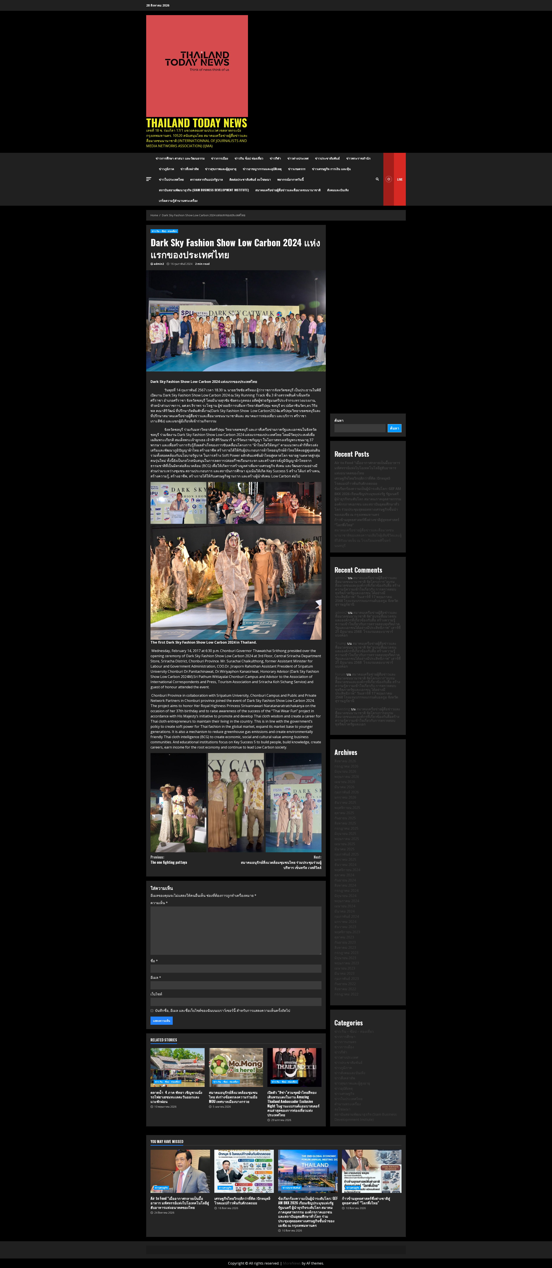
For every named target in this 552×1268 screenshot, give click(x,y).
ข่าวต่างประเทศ (298, 158)
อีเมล (156, 977)
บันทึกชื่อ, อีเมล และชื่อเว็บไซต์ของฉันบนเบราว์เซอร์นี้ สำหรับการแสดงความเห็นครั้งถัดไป (222, 1010)
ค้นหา (338, 420)
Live (400, 179)
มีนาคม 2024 (344, 911)
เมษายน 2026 (344, 781)
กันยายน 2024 (345, 880)
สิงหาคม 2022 (345, 989)
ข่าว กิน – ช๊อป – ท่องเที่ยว (354, 1031)
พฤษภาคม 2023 (346, 963)
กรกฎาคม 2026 (346, 766)
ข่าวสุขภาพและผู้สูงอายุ (220, 168)
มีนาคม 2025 (344, 849)
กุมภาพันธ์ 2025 (346, 854)
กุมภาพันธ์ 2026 (346, 792)
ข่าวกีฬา (275, 158)
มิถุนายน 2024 (345, 895)
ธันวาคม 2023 (345, 926)
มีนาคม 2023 (344, 973)
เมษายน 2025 (344, 844)
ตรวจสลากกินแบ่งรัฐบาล (206, 179)
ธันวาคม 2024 (345, 864)
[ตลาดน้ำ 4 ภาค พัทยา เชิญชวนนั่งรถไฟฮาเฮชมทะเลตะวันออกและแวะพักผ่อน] (178, 1067)
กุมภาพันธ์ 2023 (346, 978)
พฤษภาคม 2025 (346, 838)
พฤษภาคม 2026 (346, 776)
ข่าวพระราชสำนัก (358, 158)
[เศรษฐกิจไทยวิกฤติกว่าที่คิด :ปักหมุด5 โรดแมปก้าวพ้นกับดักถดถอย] (244, 1171)
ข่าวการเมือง (219, 158)
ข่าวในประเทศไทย (171, 179)
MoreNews (292, 1263)
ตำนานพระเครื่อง (347, 1104)
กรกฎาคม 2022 (346, 994)
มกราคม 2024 (345, 921)
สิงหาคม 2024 (345, 885)
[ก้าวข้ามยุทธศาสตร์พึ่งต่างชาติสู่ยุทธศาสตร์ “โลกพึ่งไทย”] (371, 1171)
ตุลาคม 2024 (344, 875)
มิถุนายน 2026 (345, 771)
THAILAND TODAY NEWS (196, 122)
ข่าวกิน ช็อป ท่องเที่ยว (249, 158)
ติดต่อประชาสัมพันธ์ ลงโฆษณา (250, 179)
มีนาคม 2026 (344, 787)
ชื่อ (154, 961)
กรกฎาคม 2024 (346, 890)
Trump (340, 643)
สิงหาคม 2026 (345, 761)
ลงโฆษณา (342, 1109)
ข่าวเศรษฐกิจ (344, 1093)
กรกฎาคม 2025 (346, 828)
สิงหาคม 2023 (345, 947)
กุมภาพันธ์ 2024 (346, 916)
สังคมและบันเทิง (338, 190)
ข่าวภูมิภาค (166, 168)
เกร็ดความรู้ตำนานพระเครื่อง (178, 200)
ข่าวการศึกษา (344, 1036)
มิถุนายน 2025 (345, 833)
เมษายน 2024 (344, 906)
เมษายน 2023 (344, 968)
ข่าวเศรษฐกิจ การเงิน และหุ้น (331, 168)
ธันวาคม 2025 (345, 802)
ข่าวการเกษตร (345, 1041)
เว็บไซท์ (156, 994)
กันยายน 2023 (345, 942)
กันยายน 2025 (345, 818)
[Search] (377, 179)
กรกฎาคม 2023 (346, 952)
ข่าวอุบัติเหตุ (343, 1088)
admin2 (159, 264)
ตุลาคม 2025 (344, 812)
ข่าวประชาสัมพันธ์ (327, 158)
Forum (340, 674)
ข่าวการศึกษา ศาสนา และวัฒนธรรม (180, 158)
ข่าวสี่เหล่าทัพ (189, 168)
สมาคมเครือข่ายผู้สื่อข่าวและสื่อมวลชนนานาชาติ (288, 190)
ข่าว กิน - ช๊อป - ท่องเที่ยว (164, 231)
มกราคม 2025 (345, 859)
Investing (342, 709)
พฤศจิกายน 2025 (347, 807)
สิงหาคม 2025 (345, 823)
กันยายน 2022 (345, 983)
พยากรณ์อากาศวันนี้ (290, 179)
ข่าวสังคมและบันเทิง (349, 1073)
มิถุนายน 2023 (345, 957)
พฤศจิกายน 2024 (347, 869)
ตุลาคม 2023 (344, 937)
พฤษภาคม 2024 (346, 900)
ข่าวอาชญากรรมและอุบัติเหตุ (262, 168)
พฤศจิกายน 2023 (347, 932)
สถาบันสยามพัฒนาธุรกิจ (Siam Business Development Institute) (204, 190)
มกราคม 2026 (345, 797)
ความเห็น (159, 902)
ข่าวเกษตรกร (297, 168)
